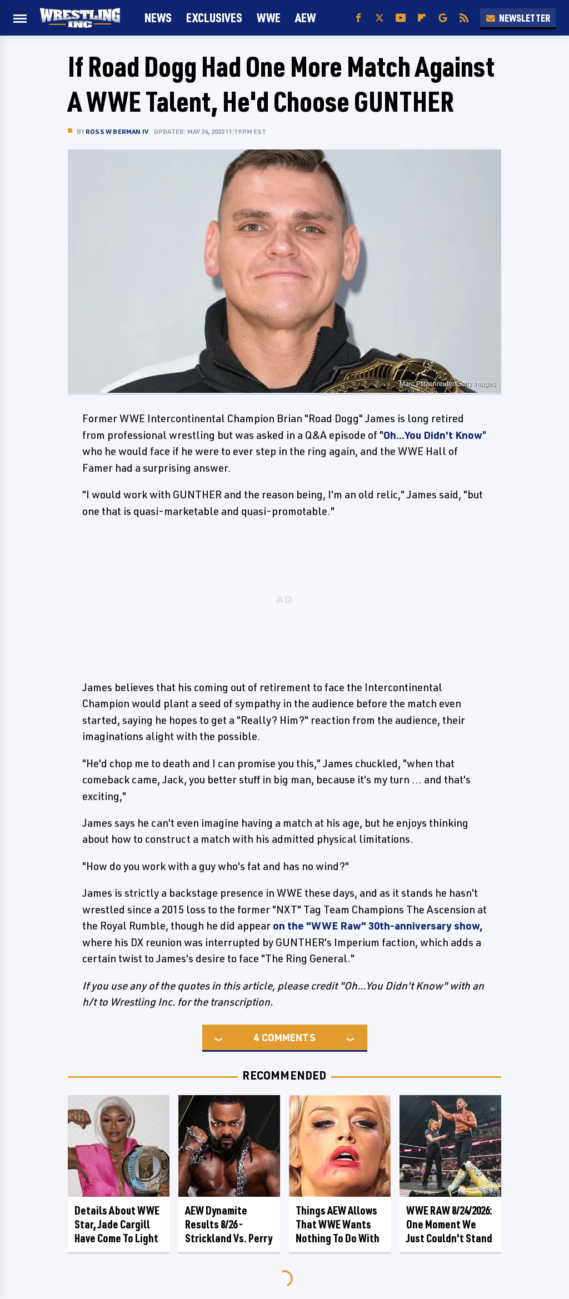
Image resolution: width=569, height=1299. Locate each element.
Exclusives (214, 17)
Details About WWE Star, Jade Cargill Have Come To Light (116, 1224)
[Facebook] (358, 18)
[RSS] (464, 18)
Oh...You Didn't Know (432, 435)
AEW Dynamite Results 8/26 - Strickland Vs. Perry (228, 1224)
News (158, 17)
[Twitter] (380, 18)
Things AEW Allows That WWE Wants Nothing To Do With (338, 1224)
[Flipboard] (422, 18)
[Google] (443, 18)
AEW (305, 17)
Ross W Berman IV (117, 131)
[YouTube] (401, 18)
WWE (269, 17)
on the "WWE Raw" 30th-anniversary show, (378, 925)
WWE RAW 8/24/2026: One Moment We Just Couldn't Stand (449, 1224)
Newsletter (524, 18)
